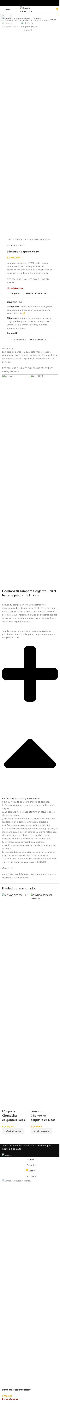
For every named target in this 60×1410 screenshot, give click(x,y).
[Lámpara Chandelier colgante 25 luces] (44, 997)
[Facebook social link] (26, 3)
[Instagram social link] (30, 3)
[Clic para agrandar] (7, 15)
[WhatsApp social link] (33, 3)
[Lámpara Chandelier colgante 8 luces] (15, 997)
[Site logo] (30, 9)
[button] (13, 1131)
